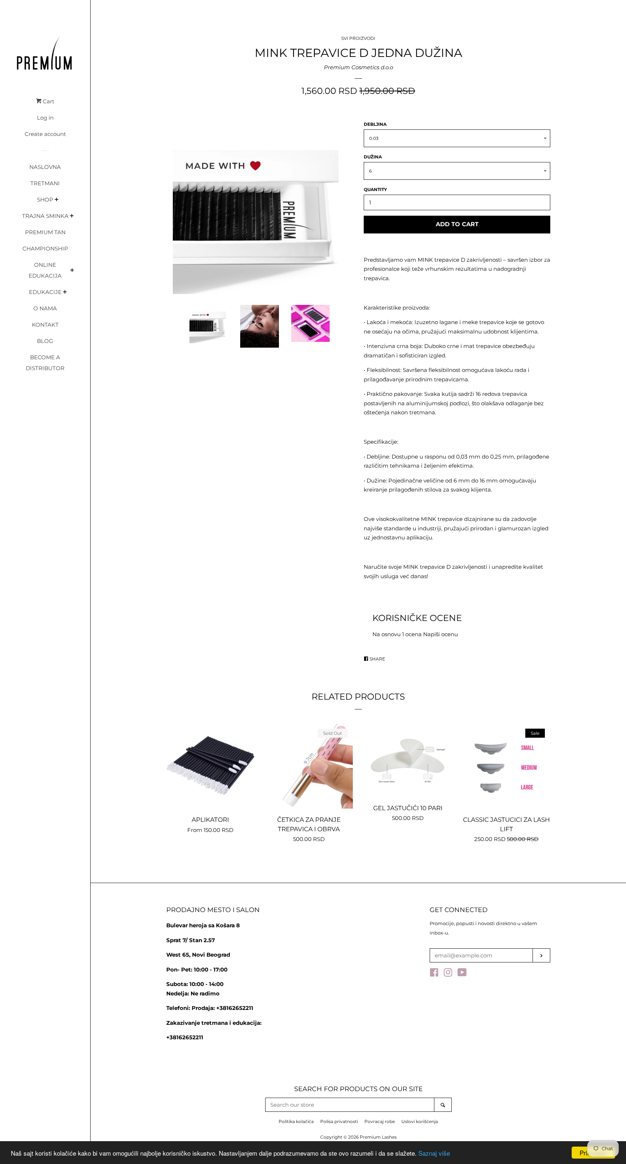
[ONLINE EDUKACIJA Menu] (72, 271)
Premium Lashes (378, 1137)
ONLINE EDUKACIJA (45, 270)
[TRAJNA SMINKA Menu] (71, 216)
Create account (45, 134)
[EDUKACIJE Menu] (65, 292)
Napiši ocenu (440, 634)
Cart (47, 101)
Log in (45, 117)
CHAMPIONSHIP (45, 248)
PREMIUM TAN (45, 232)
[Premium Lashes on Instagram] (448, 973)
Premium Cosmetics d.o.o (358, 67)
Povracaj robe (379, 1121)
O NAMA (45, 308)
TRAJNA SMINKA (45, 215)
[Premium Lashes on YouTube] (462, 973)
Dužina (373, 157)
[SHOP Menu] (56, 200)
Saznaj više (434, 1152)
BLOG (45, 340)
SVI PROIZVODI (358, 38)
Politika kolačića (296, 1121)
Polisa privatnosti (339, 1121)
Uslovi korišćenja (419, 1121)
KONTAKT (45, 324)
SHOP (45, 199)
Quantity (375, 189)
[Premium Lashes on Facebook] (434, 973)
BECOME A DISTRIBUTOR (45, 363)
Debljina (375, 124)
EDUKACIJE (45, 292)
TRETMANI (45, 183)
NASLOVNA (45, 166)
